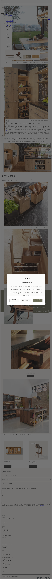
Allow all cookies (37, 300)
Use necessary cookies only (14, 300)
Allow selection (26, 300)
